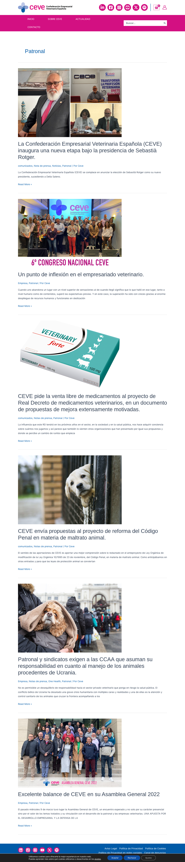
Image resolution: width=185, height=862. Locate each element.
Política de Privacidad (131, 848)
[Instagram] (119, 7)
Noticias (56, 165)
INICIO (30, 19)
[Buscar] (165, 23)
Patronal (66, 165)
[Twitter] (136, 7)
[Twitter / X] (49, 850)
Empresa (22, 283)
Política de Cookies (155, 848)
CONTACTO (33, 27)
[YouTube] (127, 7)
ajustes (98, 859)
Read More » (25, 185)
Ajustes (148, 858)
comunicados (25, 165)
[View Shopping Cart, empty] (156, 7)
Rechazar (132, 858)
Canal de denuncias (155, 852)
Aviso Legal (111, 848)
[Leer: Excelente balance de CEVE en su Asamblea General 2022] (70, 753)
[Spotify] (144, 7)
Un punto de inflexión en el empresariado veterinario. (81, 274)
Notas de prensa (43, 418)
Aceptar (115, 858)
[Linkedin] (102, 7)
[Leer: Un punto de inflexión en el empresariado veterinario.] (70, 233)
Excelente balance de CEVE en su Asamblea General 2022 (89, 794)
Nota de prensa (42, 165)
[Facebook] (110, 7)
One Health (54, 681)
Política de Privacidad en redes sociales (120, 852)
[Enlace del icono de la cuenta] (164, 7)
